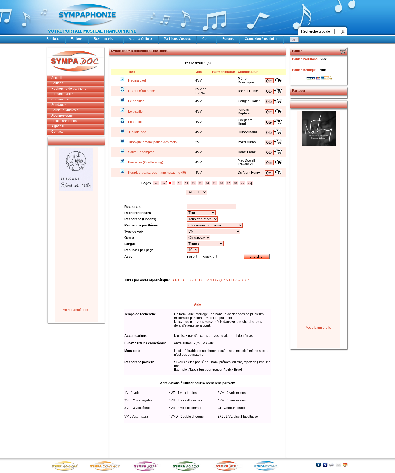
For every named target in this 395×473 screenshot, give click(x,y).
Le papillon (136, 101)
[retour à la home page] (92, 35)
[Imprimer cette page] (331, 464)
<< (164, 183)
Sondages (58, 105)
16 (221, 183)
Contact (57, 132)
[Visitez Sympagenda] (66, 470)
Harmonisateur (223, 72)
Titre (131, 72)
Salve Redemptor (141, 152)
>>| (250, 183)
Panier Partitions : (306, 59)
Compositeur (248, 72)
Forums (228, 39)
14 (207, 183)
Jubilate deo (137, 132)
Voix (198, 72)
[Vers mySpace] (325, 464)
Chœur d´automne (141, 91)
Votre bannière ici (76, 310)
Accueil (56, 78)
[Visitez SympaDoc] (228, 470)
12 (193, 183)
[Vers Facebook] (318, 464)
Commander (60, 99)
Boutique (53, 39)
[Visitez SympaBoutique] (268, 470)
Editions (76, 39)
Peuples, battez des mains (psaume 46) (157, 172)
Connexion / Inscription (261, 39)
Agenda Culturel (141, 39)
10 (179, 183)
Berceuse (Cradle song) (145, 162)
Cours (206, 39)
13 (200, 183)
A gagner (57, 126)
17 (228, 183)
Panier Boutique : (305, 70)
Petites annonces (64, 121)
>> (242, 183)
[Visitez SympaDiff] (147, 470)
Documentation (62, 94)
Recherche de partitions (68, 88)
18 (235, 183)
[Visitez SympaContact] (107, 470)
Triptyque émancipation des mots (152, 142)
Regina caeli (137, 80)
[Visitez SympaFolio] (187, 470)
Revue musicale (105, 39)
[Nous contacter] (338, 464)
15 (214, 183)
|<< (156, 183)
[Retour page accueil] (345, 464)
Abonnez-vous (62, 115)
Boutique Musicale (64, 110)
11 (186, 183)
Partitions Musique (177, 39)
